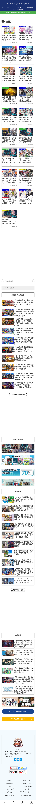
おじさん (18, 749)
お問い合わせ (8, 756)
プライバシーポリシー (26, 792)
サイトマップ (9, 789)
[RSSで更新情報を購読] (20, 759)
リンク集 (26, 789)
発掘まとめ (9, 783)
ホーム (9, 780)
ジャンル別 (26, 780)
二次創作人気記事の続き (18, 394)
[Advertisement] (18, 250)
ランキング (9, 786)
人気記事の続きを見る (18, 590)
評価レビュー (27, 783)
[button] (32, 281)
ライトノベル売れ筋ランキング (18, 711)
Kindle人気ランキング (18, 719)
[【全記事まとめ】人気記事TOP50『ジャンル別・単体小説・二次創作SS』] (10, 702)
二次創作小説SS (26, 786)
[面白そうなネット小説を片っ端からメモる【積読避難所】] (26, 702)
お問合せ (9, 792)
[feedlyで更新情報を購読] (18, 759)
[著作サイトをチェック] (15, 759)
